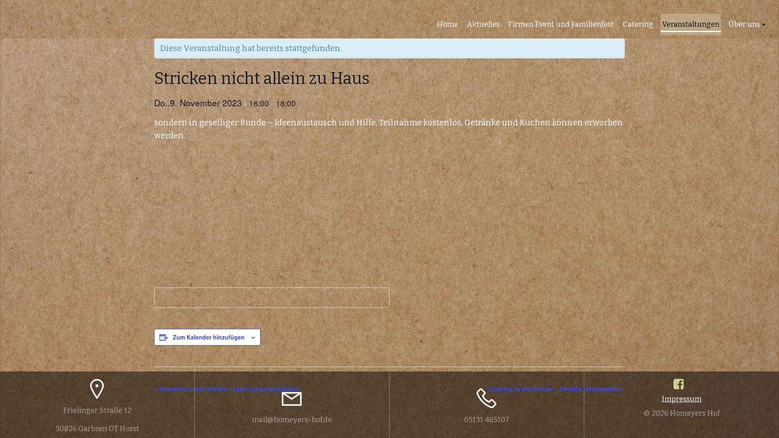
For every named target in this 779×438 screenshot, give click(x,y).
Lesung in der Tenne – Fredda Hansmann (556, 389)
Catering (638, 24)
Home (447, 24)
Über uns (744, 24)
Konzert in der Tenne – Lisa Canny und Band (226, 389)
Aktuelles (483, 24)
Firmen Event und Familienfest (561, 24)
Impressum (682, 399)
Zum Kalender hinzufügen (209, 337)
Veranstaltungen (690, 24)
